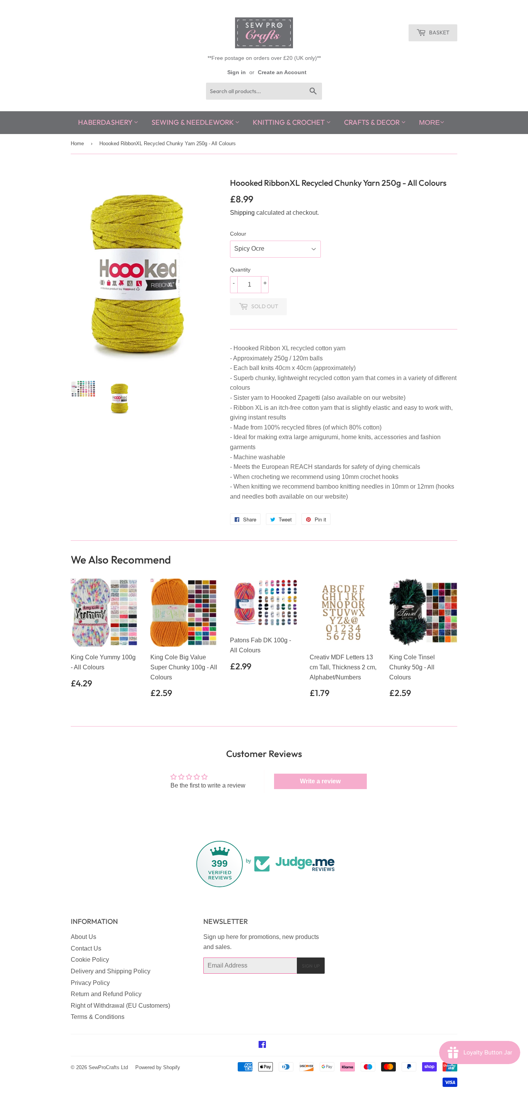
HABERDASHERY (106, 122)
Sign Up (311, 966)
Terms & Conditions (97, 1017)
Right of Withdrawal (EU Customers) (120, 1005)
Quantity (240, 270)
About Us (83, 937)
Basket (439, 32)
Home (77, 143)
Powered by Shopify (157, 1067)
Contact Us (86, 948)
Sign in (236, 72)
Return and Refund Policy (106, 994)
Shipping (242, 212)
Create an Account (282, 72)
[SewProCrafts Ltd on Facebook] (262, 1045)
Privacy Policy (90, 983)
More (429, 122)
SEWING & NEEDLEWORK (193, 122)
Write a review (320, 781)
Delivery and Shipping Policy (110, 971)
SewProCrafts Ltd (108, 1067)
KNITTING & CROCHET (289, 122)
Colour (238, 234)
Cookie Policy (90, 959)
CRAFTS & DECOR (372, 122)
